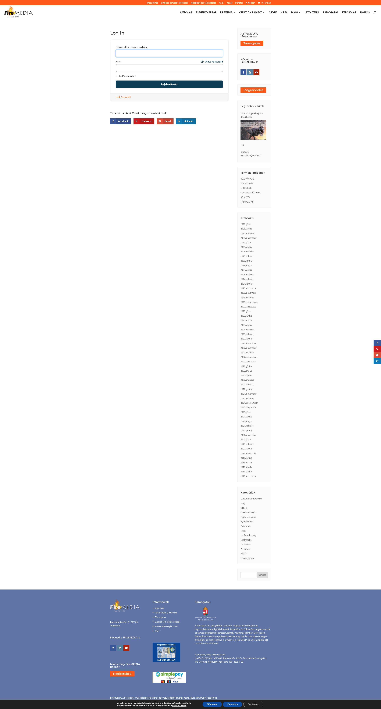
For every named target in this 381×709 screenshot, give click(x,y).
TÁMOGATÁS (247, 201)
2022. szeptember (249, 357)
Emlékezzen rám (127, 76)
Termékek (245, 549)
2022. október (247, 352)
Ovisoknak (245, 526)
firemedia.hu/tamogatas (254, 658)
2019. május (246, 462)
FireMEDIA (226, 12)
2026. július (246, 224)
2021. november (248, 393)
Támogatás (330, 12)
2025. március (247, 251)
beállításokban (179, 705)
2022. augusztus (248, 361)
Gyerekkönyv (247, 521)
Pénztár (239, 3)
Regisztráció (122, 674)
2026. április (246, 228)
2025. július (246, 242)
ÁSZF (221, 3)
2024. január (246, 283)
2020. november (248, 435)
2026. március (247, 233)
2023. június (246, 315)
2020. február (247, 444)
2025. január (246, 260)
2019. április (246, 467)
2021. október (247, 398)
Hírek (284, 12)
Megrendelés (253, 90)
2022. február (247, 384)
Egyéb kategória (248, 517)
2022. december (248, 343)
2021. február (247, 425)
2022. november (248, 347)
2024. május (246, 265)
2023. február (247, 334)
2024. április (246, 269)
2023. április (246, 325)
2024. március (247, 274)
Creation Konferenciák (251, 498)
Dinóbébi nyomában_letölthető (251, 153)
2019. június (246, 457)
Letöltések (312, 12)
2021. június (246, 416)
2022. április (246, 375)
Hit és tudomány (248, 535)
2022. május (246, 370)
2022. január (246, 389)
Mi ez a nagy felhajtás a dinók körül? (252, 115)
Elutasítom (232, 704)
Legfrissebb (246, 539)
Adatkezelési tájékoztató (203, 3)
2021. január (246, 430)
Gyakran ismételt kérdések (174, 3)
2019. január (246, 471)
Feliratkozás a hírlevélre (166, 612)
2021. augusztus (248, 407)
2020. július (246, 439)
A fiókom (250, 3)
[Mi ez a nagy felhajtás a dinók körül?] (253, 130)
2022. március (247, 379)
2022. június (246, 366)
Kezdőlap (186, 12)
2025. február (247, 256)
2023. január (246, 338)
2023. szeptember (249, 302)
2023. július (246, 311)
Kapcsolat (349, 12)
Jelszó (118, 61)
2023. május (246, 320)
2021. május (246, 421)
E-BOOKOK (246, 187)
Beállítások (253, 704)
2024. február (247, 279)
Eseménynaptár (206, 12)
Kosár (229, 3)
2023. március (247, 329)
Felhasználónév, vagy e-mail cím (131, 47)
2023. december (248, 288)
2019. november (248, 453)
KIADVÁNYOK (247, 178)
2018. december (248, 476)
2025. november (248, 237)
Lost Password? (123, 97)
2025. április (246, 247)
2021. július (246, 412)
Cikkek (273, 12)
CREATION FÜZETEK (251, 192)
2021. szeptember (249, 402)
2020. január (246, 448)
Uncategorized (247, 558)
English (365, 12)
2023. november (248, 292)
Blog (294, 12)
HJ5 (242, 145)
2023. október (247, 297)
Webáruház (152, 3)
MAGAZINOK (247, 183)
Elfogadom (212, 704)
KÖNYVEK (245, 197)
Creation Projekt (250, 12)
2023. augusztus (248, 306)
